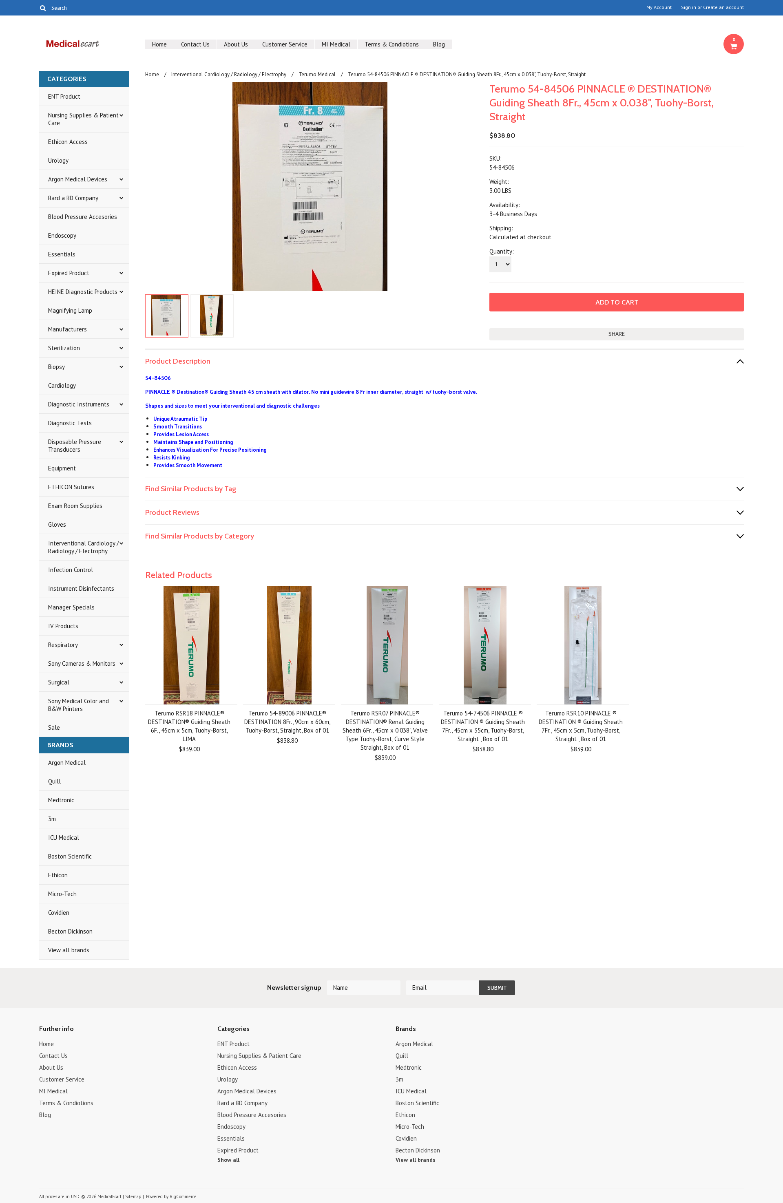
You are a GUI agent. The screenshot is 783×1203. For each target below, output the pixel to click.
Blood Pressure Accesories (82, 217)
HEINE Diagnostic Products (82, 292)
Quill (54, 781)
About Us (236, 44)
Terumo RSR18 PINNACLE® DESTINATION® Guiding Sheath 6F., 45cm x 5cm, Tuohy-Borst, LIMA (189, 726)
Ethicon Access (68, 142)
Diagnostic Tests (70, 423)
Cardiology (62, 385)
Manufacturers (67, 329)
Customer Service (284, 44)
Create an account (723, 7)
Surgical (58, 682)
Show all (228, 1159)
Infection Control (70, 570)
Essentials (61, 254)
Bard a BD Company (73, 198)
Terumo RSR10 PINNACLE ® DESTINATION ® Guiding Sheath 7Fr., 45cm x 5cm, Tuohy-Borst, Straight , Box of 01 (581, 726)
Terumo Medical (317, 74)
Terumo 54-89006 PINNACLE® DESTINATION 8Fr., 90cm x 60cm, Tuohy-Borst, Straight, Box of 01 (287, 721)
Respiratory (63, 645)
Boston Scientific (70, 856)
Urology (58, 160)
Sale (54, 727)
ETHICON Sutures (71, 487)
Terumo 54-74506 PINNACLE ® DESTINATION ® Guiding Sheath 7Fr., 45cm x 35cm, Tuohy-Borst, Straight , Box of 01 (483, 726)
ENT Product (64, 96)
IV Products (63, 626)
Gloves (57, 524)
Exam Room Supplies (75, 506)
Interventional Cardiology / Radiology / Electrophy (83, 547)
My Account (659, 7)
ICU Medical (63, 837)
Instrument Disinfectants (81, 588)
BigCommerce (183, 1196)
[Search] (42, 7)
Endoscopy (62, 235)
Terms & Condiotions (392, 44)
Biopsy (56, 367)
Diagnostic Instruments (78, 404)
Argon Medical (67, 762)
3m (52, 819)
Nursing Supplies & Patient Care (83, 119)
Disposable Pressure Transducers (74, 445)
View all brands (68, 950)
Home (159, 44)
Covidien (58, 912)
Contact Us (195, 44)
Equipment (62, 468)
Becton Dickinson (70, 931)
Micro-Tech (62, 894)
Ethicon (58, 875)
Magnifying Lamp (70, 310)
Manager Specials (71, 607)
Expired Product (68, 273)
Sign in (688, 7)
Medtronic (61, 800)
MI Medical (336, 44)
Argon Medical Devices (77, 179)
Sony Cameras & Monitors (81, 663)
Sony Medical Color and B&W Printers (78, 705)
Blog (439, 44)
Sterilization (64, 348)
